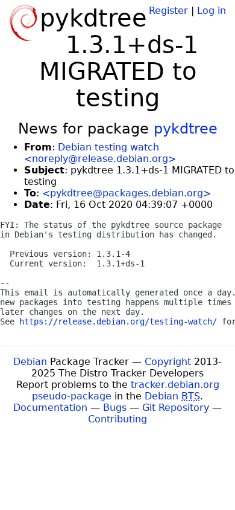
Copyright (168, 361)
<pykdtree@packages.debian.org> (126, 193)
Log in (211, 10)
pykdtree (186, 128)
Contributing (117, 419)
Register (168, 10)
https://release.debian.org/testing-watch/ (118, 321)
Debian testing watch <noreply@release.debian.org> (100, 152)
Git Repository (175, 407)
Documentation (50, 407)
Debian (30, 361)
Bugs (115, 407)
